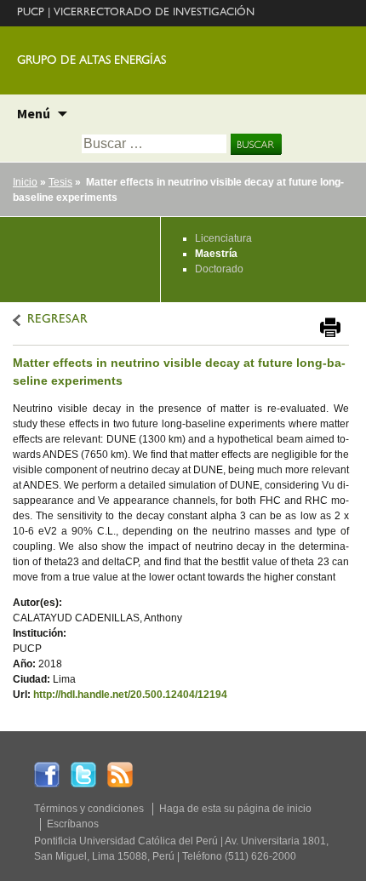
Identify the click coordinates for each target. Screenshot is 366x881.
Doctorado (219, 269)
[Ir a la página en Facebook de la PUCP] (47, 774)
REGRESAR (57, 320)
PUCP (30, 13)
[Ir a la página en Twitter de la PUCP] (83, 774)
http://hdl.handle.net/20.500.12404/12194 (130, 695)
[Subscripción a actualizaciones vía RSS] (120, 774)
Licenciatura (223, 238)
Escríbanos (73, 824)
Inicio (25, 182)
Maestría (216, 254)
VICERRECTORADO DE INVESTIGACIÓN (154, 13)
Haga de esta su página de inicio (235, 809)
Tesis (60, 182)
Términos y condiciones (89, 809)
